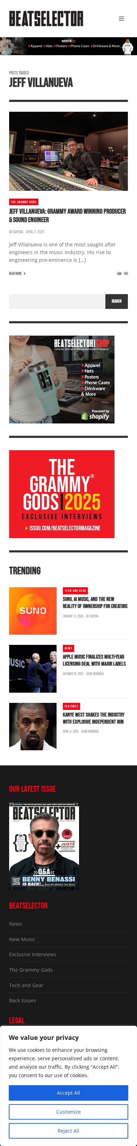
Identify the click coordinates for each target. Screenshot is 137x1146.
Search (117, 301)
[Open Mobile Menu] (121, 18)
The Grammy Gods (24, 202)
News (68, 648)
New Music (22, 939)
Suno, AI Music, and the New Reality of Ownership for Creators (95, 603)
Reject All (68, 1130)
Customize (68, 1111)
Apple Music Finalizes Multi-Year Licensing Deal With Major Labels (94, 660)
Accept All (68, 1092)
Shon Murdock (95, 674)
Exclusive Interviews (32, 954)
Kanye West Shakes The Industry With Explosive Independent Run (93, 718)
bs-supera (16, 232)
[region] (68, 1086)
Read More (15, 273)
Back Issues (22, 1000)
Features (71, 706)
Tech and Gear (75, 591)
